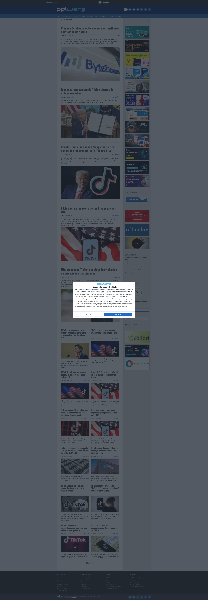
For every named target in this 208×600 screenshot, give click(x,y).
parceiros (89, 289)
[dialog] (104, 300)
